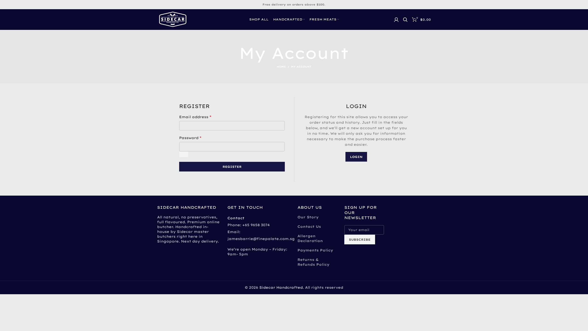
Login (356, 157)
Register (232, 166)
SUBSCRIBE (359, 239)
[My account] (396, 19)
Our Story (308, 217)
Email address (195, 116)
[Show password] (183, 154)
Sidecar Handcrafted (281, 287)
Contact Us (309, 226)
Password (190, 137)
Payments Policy (315, 250)
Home (281, 66)
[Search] (405, 19)
